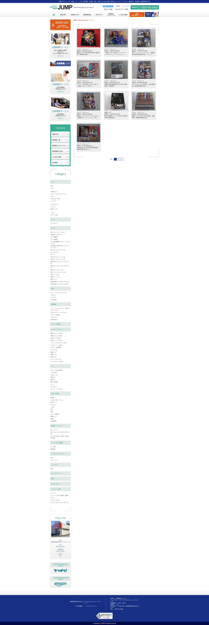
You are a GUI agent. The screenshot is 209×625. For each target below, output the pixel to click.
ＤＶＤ (52, 497)
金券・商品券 (55, 393)
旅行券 (52, 418)
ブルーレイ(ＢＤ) (55, 500)
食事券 (52, 397)
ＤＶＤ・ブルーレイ (83, 20)
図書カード (53, 416)
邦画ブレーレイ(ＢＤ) (56, 335)
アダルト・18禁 (56, 489)
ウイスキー (53, 297)
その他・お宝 (55, 484)
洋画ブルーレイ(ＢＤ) (56, 340)
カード (52, 188)
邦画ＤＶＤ (53, 354)
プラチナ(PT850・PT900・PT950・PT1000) (60, 437)
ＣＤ (52, 366)
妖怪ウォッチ (54, 209)
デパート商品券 (55, 414)
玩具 (52, 185)
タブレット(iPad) (55, 314)
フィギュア (53, 201)
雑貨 (52, 478)
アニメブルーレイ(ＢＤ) (57, 361)
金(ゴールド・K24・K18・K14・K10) (60, 433)
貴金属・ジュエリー (57, 426)
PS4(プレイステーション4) (58, 250)
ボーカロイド (54, 386)
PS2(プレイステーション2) (58, 259)
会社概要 (117, 6)
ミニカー (53, 206)
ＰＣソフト (53, 493)
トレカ (53, 219)
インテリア (54, 464)
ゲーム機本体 (54, 237)
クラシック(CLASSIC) (56, 370)
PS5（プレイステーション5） (59, 272)
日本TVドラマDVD (56, 338)
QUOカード (54, 402)
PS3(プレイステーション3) (58, 257)
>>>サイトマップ (91, 606)
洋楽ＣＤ (53, 379)
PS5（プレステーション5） (58, 232)
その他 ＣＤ (54, 375)
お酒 (52, 288)
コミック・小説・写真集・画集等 (59, 495)
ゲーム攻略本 (54, 239)
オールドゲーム (55, 252)
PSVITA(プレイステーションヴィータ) (60, 262)
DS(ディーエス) (55, 274)
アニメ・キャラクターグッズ (58, 194)
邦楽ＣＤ (53, 377)
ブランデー (53, 295)
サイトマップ (125, 6)
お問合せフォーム (108, 6)
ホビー (53, 182)
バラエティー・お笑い (56, 345)
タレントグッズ (55, 473)
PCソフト (53, 254)
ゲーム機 (53, 446)
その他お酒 (53, 299)
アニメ (52, 384)
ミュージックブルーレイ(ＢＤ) (59, 342)
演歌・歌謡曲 (54, 382)
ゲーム (53, 228)
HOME (75, 20)
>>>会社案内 (78, 606)
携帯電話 (53, 304)
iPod (52, 457)
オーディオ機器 (55, 324)
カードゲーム (54, 223)
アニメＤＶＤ (54, 350)
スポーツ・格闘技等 (56, 347)
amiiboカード (54, 191)
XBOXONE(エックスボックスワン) (60, 281)
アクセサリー (54, 317)
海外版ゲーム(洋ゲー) (56, 234)
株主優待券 (53, 421)
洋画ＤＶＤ (53, 356)
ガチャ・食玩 (54, 214)
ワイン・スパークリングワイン (59, 292)
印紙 (52, 411)
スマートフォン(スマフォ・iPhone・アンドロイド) (60, 309)
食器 (52, 468)
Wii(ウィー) (53, 279)
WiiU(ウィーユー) (55, 277)
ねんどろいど (54, 204)
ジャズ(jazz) (54, 372)
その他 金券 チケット (57, 400)
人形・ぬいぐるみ (55, 198)
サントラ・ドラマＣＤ (56, 389)
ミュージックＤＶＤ (56, 359)
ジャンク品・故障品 (57, 442)
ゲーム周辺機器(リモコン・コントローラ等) (60, 242)
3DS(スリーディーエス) (57, 270)
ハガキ (52, 407)
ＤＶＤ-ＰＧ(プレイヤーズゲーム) (60, 502)
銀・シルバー (54, 429)
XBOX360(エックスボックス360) (59, 284)
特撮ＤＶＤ (53, 352)
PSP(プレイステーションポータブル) (60, 266)
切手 (52, 409)
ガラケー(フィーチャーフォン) (59, 312)
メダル (53, 212)
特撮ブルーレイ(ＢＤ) (56, 333)
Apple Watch (54, 319)
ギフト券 (53, 404)
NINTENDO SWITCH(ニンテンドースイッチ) (60, 246)
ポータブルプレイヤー (57, 453)
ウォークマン (54, 460)
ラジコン (53, 196)
